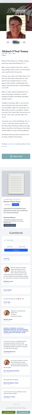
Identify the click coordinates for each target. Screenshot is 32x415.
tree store (4, 146)
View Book (7, 204)
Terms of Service (20, 408)
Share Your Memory (10, 225)
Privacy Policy (12, 408)
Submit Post (16, 250)
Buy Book (15, 204)
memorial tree (11, 144)
